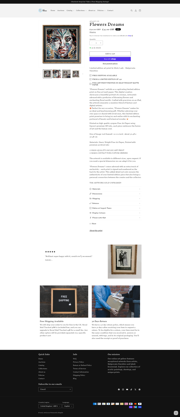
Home (40, 359)
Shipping (93, 32)
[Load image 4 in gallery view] (76, 74)
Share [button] (94, 223)
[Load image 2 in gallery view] (56, 74)
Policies (41, 375)
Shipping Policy (79, 375)
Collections (42, 368)
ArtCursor (47, 412)
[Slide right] (83, 74)
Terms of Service (79, 368)
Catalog (41, 365)
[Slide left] (40, 74)
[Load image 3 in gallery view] (66, 74)
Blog (74, 378)
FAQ (74, 359)
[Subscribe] (70, 389)
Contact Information (81, 372)
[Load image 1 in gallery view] (47, 74)
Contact (41, 378)
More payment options (110, 63)
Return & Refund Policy (82, 365)
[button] (70, 10)
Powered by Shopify (56, 412)
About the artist (96, 230)
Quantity (93, 39)
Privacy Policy (78, 362)
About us (41, 372)
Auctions (41, 362)
